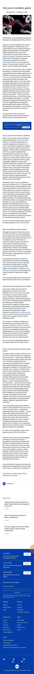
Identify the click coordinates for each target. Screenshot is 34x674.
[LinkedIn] (19, 489)
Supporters (6, 627)
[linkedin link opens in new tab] (26, 659)
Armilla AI (10, 155)
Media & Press (21, 627)
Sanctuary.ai (27, 238)
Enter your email (8, 586)
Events (5, 620)
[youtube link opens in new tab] (15, 661)
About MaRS (20, 620)
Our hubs (5, 625)
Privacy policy (7, 642)
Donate (27, 573)
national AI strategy (8, 56)
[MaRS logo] (17, 667)
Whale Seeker (13, 293)
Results (19, 625)
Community (6, 617)
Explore (27, 563)
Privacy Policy (10, 597)
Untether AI (17, 331)
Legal (5, 637)
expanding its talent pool (10, 62)
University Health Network (13, 262)
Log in (4, 609)
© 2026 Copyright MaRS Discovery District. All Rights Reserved (17, 670)
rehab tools (10, 266)
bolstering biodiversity (18, 291)
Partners (19, 602)
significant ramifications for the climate (14, 325)
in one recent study (8, 77)
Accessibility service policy (10, 645)
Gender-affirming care (15, 423)
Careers (5, 622)
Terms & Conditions (8, 640)
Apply (27, 554)
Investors (19, 607)
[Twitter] (17, 489)
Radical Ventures (15, 182)
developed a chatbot (21, 419)
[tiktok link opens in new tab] (22, 662)
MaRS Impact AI (8, 468)
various (5, 266)
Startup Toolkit (7, 607)
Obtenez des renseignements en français (14, 647)
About (19, 617)
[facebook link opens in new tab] (6, 659)
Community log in (8, 632)
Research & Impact (22, 622)
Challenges (20, 609)
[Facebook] (14, 489)
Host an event (7, 629)
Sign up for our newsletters (11, 582)
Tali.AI (19, 367)
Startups (5, 602)
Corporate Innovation (23, 612)
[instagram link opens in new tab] (17, 659)
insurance (9, 165)
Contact (19, 629)
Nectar (5, 308)
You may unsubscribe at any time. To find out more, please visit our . (17, 596)
